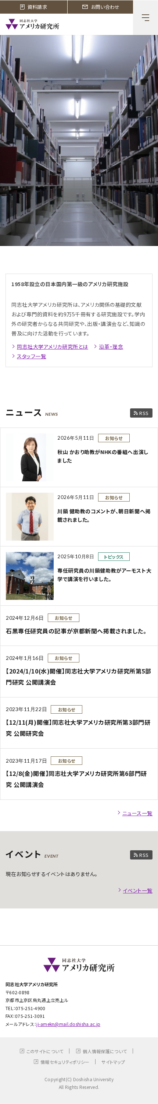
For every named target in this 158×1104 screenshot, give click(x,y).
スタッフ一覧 (31, 356)
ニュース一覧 (137, 813)
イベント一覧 (137, 890)
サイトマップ (113, 1062)
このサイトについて (45, 1051)
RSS (144, 412)
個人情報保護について (105, 1051)
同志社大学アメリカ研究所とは (52, 346)
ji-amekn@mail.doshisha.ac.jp (68, 1024)
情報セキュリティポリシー (64, 1062)
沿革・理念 (111, 346)
